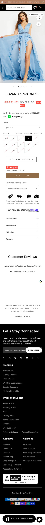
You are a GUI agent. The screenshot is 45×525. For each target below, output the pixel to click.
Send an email (29, 448)
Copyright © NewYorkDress (22, 493)
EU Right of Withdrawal (32, 461)
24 (28, 151)
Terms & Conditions (11, 420)
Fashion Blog (8, 457)
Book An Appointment (12, 465)
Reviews (6, 452)
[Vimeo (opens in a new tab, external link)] (38, 357)
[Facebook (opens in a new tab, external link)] (4, 357)
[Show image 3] (23, 86)
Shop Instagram (9, 461)
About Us (6, 444)
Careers (6, 424)
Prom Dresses (8, 379)
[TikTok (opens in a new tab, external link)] (33, 357)
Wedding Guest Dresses (12, 383)
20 (14, 151)
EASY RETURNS (35, 2)
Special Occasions (10, 387)
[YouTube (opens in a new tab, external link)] (27, 357)
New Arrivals (8, 371)
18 (7, 151)
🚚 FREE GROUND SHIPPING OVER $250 (17, 2)
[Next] (31, 86)
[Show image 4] (26, 86)
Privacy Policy (8, 416)
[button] (22, 271)
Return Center (29, 457)
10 (14, 144)
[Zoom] (38, 24)
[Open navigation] (3, 8)
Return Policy (8, 403)
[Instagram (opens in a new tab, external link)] (15, 357)
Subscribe (33, 350)
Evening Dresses (9, 375)
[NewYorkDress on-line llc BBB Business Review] (20, 475)
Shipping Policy (9, 407)
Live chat (27, 444)
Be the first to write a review (22, 271)
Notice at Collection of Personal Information (20, 432)
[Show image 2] (21, 86)
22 (21, 151)
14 (28, 144)
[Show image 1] (18, 86)
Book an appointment (32, 452)
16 (35, 144)
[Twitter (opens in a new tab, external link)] (9, 357)
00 (6, 138)
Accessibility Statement (12, 469)
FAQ (4, 411)
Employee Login (9, 428)
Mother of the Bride (11, 391)
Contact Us (7, 448)
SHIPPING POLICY (22, 316)
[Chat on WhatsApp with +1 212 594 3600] (42, 2)
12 (21, 144)
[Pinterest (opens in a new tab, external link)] (21, 357)
